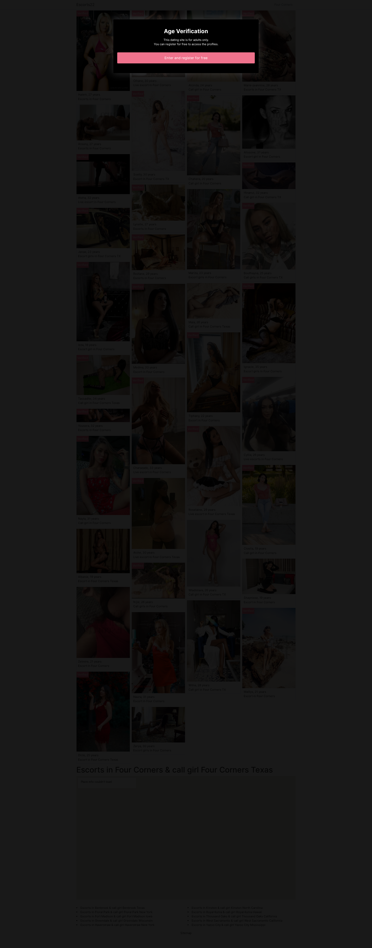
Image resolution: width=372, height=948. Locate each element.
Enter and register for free (186, 58)
